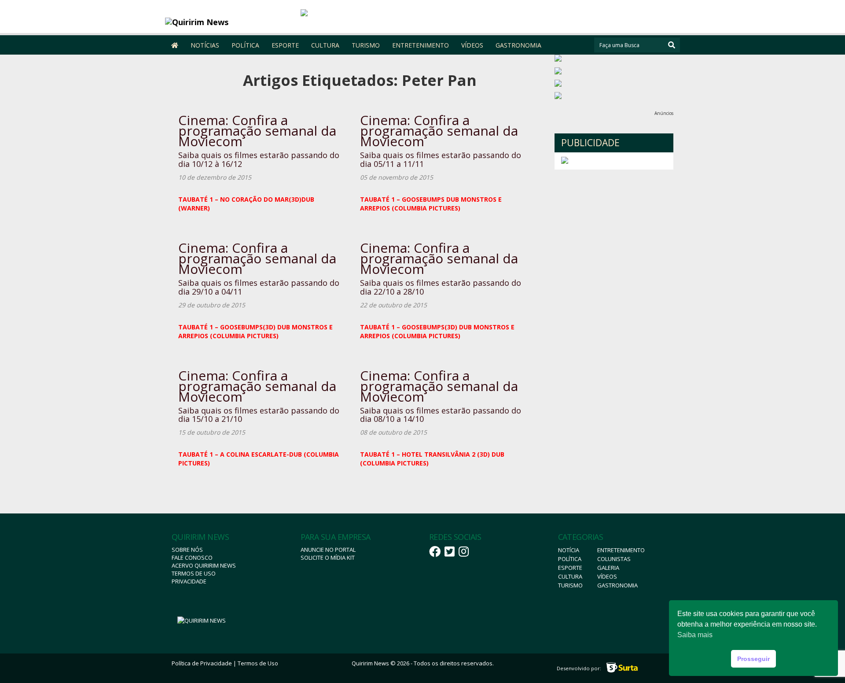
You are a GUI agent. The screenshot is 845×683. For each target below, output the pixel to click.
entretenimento (621, 550)
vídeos (607, 576)
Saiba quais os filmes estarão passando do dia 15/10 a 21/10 (258, 415)
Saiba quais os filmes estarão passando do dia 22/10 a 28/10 (440, 287)
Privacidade (189, 581)
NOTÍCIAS (205, 45)
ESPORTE (285, 45)
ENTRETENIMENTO (420, 45)
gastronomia (617, 585)
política (569, 559)
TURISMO (366, 45)
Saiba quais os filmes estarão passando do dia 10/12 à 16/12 (258, 159)
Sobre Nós (187, 550)
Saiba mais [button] (695, 635)
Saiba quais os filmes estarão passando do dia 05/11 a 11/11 (440, 159)
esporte (570, 568)
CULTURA (325, 45)
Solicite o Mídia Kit (328, 557)
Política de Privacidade (202, 663)
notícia (568, 550)
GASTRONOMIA (518, 45)
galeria (608, 568)
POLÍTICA (245, 45)
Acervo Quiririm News (204, 565)
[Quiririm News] (229, 22)
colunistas (614, 559)
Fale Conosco (192, 557)
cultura (570, 576)
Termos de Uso (194, 573)
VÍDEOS (472, 45)
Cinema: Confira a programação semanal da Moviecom (257, 130)
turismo (570, 585)
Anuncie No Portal (328, 550)
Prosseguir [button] (753, 658)
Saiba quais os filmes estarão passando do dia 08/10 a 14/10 (440, 415)
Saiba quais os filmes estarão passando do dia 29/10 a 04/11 (258, 287)
